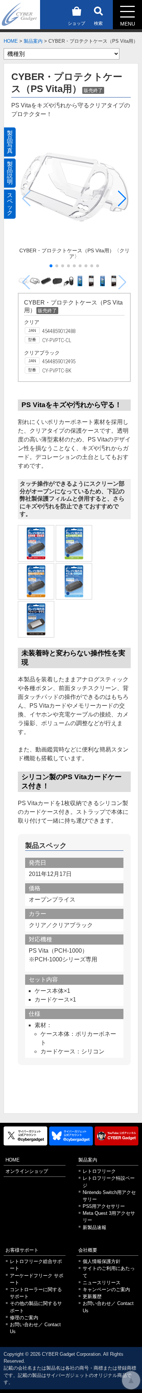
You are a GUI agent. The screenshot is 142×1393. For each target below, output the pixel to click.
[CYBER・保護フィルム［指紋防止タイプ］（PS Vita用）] (36, 581)
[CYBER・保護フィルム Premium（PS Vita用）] (36, 543)
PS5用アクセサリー (104, 1206)
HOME (11, 41)
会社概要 (87, 1250)
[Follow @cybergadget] (25, 1135)
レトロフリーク (99, 1171)
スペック (10, 204)
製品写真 (10, 142)
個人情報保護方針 (102, 1261)
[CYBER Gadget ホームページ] (20, 14)
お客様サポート (22, 1250)
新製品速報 (94, 1227)
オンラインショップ (26, 1171)
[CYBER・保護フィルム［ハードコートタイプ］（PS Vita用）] (74, 581)
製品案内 (33, 41)
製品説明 (10, 173)
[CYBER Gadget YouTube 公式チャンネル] (116, 1135)
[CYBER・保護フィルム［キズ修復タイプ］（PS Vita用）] (74, 543)
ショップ (76, 23)
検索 (98, 23)
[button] (122, 199)
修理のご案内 (24, 1317)
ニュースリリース (102, 1282)
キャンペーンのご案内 (106, 1289)
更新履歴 (92, 1296)
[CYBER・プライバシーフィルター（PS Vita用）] (36, 619)
